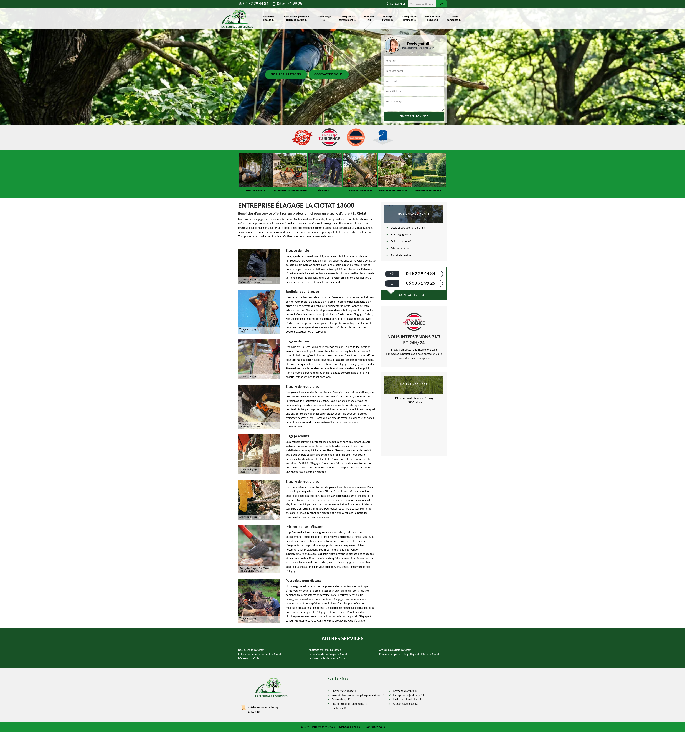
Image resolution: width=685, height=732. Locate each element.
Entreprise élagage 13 (268, 18)
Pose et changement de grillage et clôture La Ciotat (409, 654)
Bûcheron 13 (369, 18)
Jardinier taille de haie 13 (432, 18)
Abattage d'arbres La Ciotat (325, 650)
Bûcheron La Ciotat (249, 658)
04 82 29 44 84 (255, 4)
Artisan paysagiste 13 (454, 18)
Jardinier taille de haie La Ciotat (327, 658)
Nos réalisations (286, 74)
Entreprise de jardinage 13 (409, 18)
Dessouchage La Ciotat (251, 650)
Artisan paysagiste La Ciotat (395, 650)
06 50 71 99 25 (289, 4)
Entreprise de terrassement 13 (347, 18)
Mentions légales (349, 727)
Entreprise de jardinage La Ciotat (328, 654)
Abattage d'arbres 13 (387, 18)
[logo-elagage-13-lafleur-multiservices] (237, 18)
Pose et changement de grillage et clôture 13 (296, 18)
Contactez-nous (375, 727)
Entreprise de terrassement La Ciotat (259, 654)
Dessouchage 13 (324, 18)
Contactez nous (328, 74)
